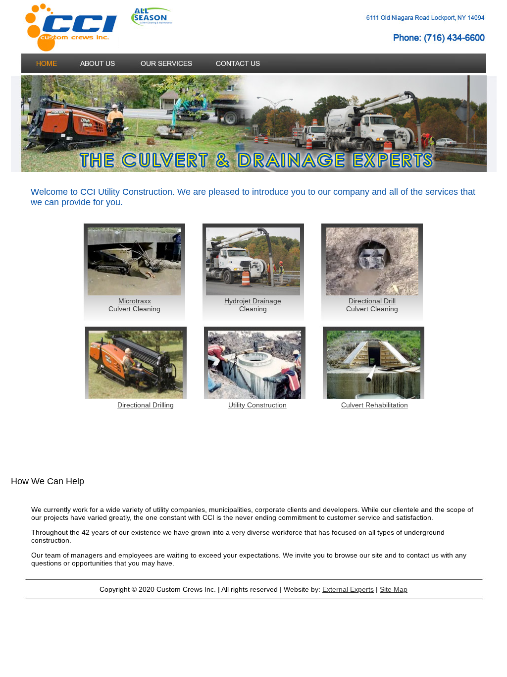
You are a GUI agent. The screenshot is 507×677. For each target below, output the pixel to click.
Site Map (393, 589)
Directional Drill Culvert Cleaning (372, 305)
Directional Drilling (145, 405)
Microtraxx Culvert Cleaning (134, 305)
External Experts (348, 589)
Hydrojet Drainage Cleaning (252, 305)
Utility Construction (257, 405)
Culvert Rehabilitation (374, 405)
